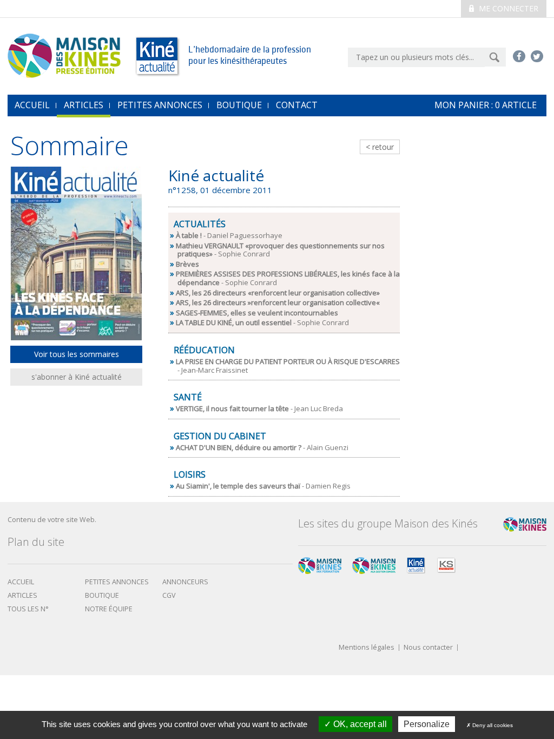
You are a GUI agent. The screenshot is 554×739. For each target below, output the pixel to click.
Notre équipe (109, 608)
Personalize (427, 724)
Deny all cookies (492, 725)
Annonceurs (185, 581)
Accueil (21, 581)
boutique (102, 595)
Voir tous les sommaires (76, 354)
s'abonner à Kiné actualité (76, 377)
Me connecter (507, 8)
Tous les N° (28, 608)
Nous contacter (428, 647)
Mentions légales (366, 647)
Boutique (239, 105)
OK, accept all (359, 724)
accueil (32, 105)
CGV (169, 595)
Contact (297, 105)
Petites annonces (159, 105)
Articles (83, 105)
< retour (380, 147)
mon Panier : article (485, 105)
